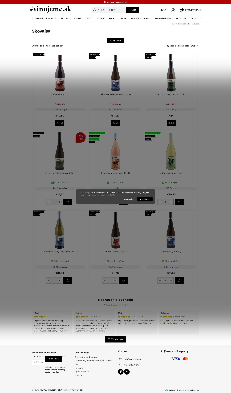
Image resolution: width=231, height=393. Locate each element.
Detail (60, 123)
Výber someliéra (82, 371)
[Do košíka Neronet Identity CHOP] (123, 280)
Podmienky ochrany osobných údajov (93, 361)
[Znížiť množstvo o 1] (48, 201)
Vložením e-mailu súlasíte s (56, 369)
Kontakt (79, 368)
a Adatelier (192, 390)
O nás (77, 364)
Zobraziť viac (117, 339)
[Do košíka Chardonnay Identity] (179, 280)
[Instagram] (127, 372)
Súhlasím (145, 199)
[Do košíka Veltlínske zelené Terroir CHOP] (67, 202)
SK (161, 9)
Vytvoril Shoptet (177, 390)
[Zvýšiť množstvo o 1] (60, 201)
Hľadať (132, 10)
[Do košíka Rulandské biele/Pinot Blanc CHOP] (67, 280)
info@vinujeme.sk (132, 359)
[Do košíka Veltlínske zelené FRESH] (179, 202)
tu (114, 195)
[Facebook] (121, 372)
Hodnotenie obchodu (115, 300)
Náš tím (78, 375)
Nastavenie (128, 199)
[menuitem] (44, 19)
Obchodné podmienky (86, 357)
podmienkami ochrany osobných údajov (55, 371)
